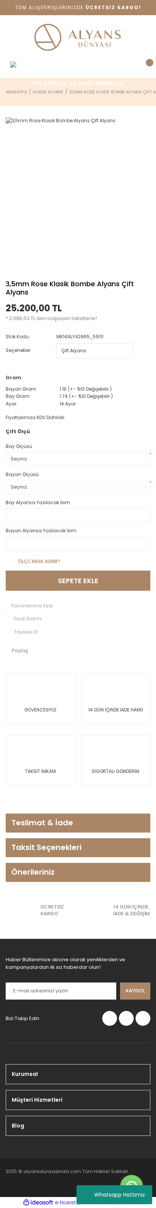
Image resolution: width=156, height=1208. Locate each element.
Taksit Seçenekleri (46, 847)
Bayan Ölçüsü (22, 474)
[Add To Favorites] (78, 606)
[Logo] (78, 38)
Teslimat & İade (42, 822)
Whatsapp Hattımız (119, 1195)
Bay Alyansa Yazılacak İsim (38, 502)
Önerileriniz (33, 872)
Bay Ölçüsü (19, 446)
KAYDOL (135, 990)
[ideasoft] (38, 1202)
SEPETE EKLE (78, 580)
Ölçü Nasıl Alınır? (39, 561)
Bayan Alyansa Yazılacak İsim (41, 530)
